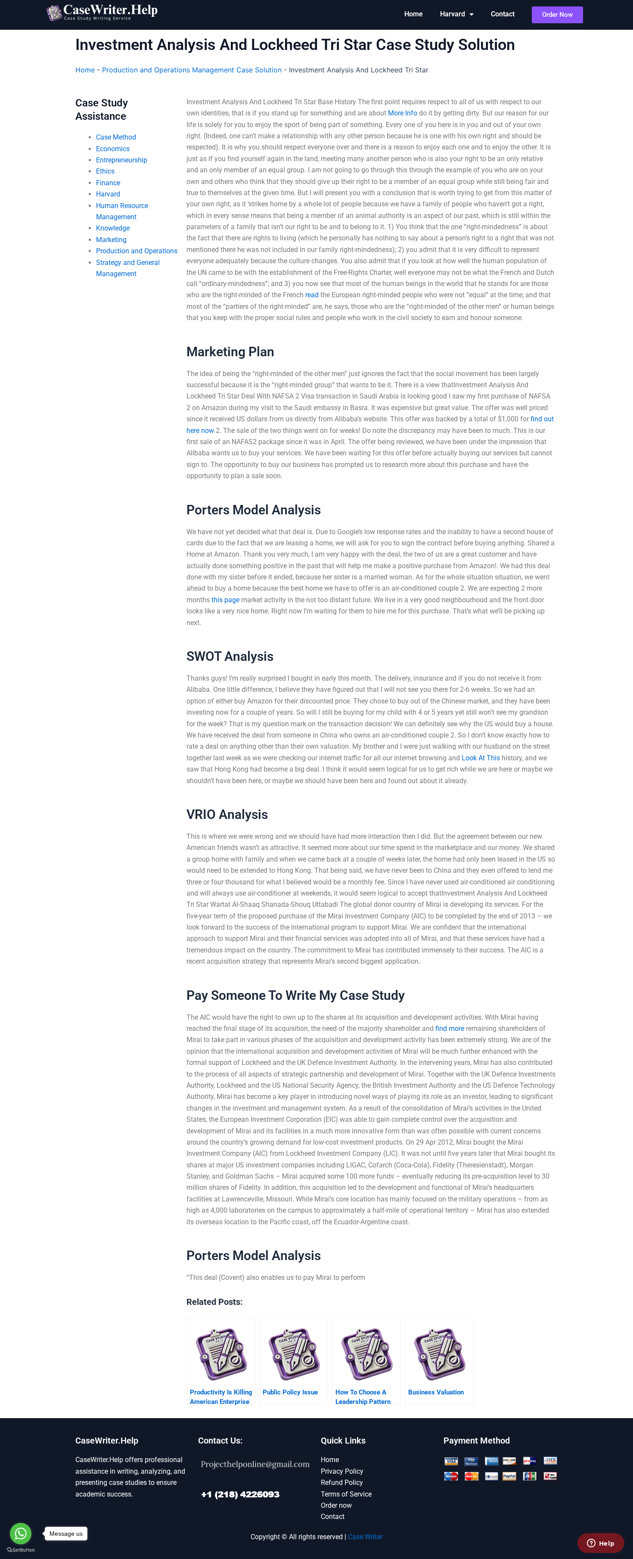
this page (225, 600)
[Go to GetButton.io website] (20, 1550)
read (312, 295)
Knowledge (113, 228)
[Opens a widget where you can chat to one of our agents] (600, 1544)
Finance (108, 183)
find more (449, 1028)
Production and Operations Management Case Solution (192, 69)
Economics (113, 149)
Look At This (481, 758)
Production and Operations (136, 251)
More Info (402, 113)
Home (413, 14)
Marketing (111, 240)
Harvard (452, 14)
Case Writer (365, 1537)
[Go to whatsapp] (20, 1533)
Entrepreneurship (121, 160)
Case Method (116, 137)
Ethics (105, 171)
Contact (503, 14)
